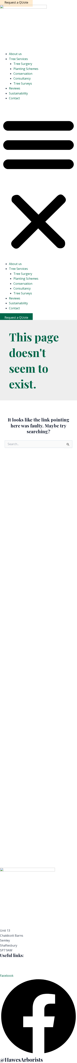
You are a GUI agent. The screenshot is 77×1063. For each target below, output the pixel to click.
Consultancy (22, 78)
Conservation (22, 74)
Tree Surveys (22, 83)
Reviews (14, 88)
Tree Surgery (22, 64)
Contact (14, 98)
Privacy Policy (9, 960)
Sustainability (18, 93)
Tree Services (18, 59)
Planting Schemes (25, 69)
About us (15, 54)
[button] (38, 183)
